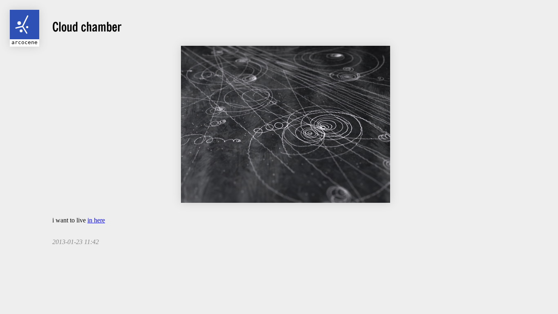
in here (96, 220)
